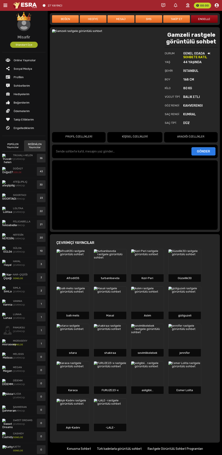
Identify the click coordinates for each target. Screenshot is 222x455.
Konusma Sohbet (79, 449)
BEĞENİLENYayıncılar (35, 146)
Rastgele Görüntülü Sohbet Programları (175, 449)
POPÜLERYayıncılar (13, 146)
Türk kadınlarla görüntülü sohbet (119, 449)
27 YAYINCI (55, 5)
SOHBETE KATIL (195, 57)
